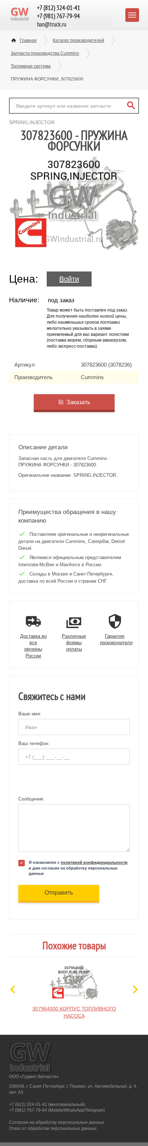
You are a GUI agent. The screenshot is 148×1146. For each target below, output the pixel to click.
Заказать (78, 402)
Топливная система (31, 66)
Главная (28, 40)
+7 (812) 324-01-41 (58, 8)
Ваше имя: (29, 713)
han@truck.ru (51, 24)
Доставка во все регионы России (33, 645)
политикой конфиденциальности (94, 862)
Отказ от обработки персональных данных (53, 1128)
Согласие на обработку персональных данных (56, 1122)
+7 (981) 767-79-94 (58, 16)
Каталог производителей (78, 40)
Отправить (59, 893)
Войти (69, 279)
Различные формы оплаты (74, 642)
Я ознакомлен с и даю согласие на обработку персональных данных (78, 867)
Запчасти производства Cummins (45, 53)
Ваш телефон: (34, 743)
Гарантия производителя (116, 639)
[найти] (131, 106)
